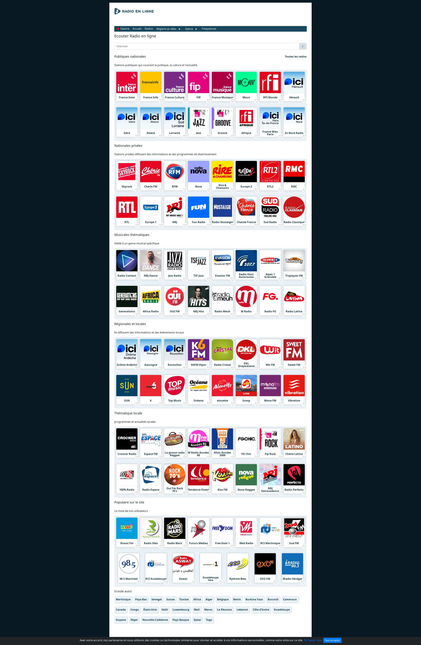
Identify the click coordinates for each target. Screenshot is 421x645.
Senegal (156, 599)
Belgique (223, 599)
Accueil (137, 28)
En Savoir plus (313, 640)
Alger (209, 599)
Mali (197, 609)
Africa (197, 599)
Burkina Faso (254, 599)
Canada (121, 609)
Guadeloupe (282, 609)
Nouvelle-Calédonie (155, 620)
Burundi (273, 599)
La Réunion (224, 609)
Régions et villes (166, 29)
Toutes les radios (296, 56)
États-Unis (150, 609)
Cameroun (290, 599)
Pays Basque (181, 620)
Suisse (170, 599)
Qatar (197, 620)
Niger (134, 620)
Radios (149, 28)
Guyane (121, 620)
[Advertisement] (240, 16)
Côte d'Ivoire (261, 609)
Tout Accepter (332, 640)
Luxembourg (181, 609)
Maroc (208, 609)
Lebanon (242, 609)
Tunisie (184, 599)
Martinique (123, 599)
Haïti (164, 609)
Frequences (209, 28)
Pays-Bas (141, 599)
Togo (209, 620)
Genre (189, 29)
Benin (237, 599)
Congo (134, 609)
